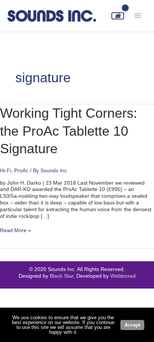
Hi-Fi (5, 170)
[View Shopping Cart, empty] (117, 15)
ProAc (21, 170)
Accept (132, 325)
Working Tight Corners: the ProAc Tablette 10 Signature (68, 130)
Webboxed (123, 276)
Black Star (61, 276)
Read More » (15, 230)
